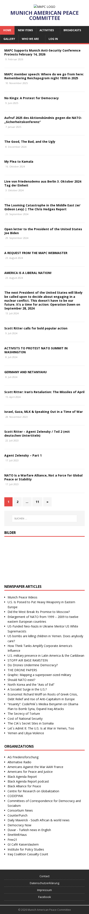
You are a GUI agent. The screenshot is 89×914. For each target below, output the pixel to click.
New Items (25, 30)
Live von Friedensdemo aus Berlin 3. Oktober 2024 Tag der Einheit (42, 183)
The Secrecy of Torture (24, 713)
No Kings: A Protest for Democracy (31, 98)
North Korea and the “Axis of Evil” (31, 684)
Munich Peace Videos (22, 597)
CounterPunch (17, 815)
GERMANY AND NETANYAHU (25, 372)
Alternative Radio (19, 762)
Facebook (44, 897)
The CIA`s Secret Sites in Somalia (31, 723)
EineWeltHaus (17, 835)
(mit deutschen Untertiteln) (37, 433)
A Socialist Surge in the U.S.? (27, 689)
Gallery (9, 39)
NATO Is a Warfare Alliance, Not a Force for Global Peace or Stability (43, 477)
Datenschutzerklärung (44, 883)
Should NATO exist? (21, 680)
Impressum (44, 890)
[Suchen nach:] (44, 518)
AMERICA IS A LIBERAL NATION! (27, 273)
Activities (47, 30)
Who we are (30, 39)
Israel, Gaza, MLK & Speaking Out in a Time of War (43, 412)
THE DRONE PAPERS (22, 670)
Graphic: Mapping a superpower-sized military (39, 675)
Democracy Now (19, 825)
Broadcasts (72, 30)
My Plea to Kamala (18, 161)
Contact (44, 876)
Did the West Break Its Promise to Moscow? (39, 612)
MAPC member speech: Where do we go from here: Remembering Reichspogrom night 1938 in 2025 (44, 76)
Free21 (12, 840)
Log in (53, 39)
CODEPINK (15, 796)
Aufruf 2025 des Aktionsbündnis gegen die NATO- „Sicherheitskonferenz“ (43, 120)
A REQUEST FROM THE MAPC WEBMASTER (35, 253)
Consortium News (20, 810)
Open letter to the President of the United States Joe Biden (43, 231)
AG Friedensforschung (23, 757)
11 (37, 502)
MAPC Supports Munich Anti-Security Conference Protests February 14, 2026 (42, 52)
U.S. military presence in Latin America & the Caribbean (46, 655)
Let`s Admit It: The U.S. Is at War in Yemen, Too (41, 728)
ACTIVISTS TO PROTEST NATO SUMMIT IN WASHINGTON (36, 350)
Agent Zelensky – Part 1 (23, 455)
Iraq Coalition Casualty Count (28, 854)
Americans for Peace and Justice (30, 772)
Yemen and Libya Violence (26, 733)
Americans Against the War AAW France (35, 767)
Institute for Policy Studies (26, 849)
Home (7, 30)
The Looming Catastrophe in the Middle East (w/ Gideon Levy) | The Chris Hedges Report (42, 207)
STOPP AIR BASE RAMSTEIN (28, 660)
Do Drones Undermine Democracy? (33, 665)
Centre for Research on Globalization (33, 791)
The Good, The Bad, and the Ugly (29, 141)
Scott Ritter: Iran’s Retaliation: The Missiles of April (44, 392)
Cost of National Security (25, 718)
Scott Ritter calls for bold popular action (35, 328)
